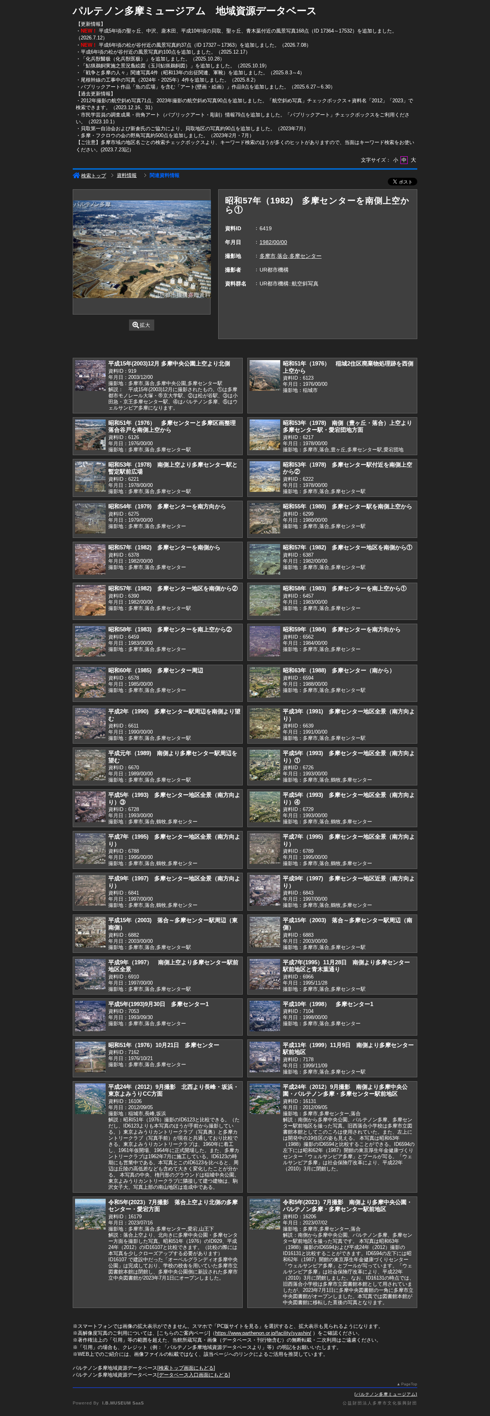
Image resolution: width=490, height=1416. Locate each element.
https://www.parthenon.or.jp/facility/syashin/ (263, 1333)
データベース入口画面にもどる (194, 1375)
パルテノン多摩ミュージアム (386, 1394)
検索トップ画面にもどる (186, 1368)
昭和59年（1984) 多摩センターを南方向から (342, 629)
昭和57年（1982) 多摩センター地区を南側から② (173, 588)
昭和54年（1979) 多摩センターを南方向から (167, 506)
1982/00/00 (273, 242)
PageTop (409, 1384)
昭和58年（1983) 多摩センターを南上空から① (345, 588)
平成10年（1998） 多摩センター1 (328, 1004)
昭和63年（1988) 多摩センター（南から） (339, 670)
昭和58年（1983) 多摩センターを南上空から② (170, 629)
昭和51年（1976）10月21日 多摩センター (163, 1045)
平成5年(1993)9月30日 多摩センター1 (158, 1004)
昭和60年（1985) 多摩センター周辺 (155, 670)
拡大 (145, 325)
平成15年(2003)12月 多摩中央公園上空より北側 (169, 363)
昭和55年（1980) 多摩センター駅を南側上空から (347, 506)
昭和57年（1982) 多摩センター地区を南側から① (347, 547)
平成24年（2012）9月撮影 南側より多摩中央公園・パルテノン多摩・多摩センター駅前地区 (345, 1090)
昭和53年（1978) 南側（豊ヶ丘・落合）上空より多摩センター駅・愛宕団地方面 (347, 426)
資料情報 (127, 175)
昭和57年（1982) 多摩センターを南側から (164, 547)
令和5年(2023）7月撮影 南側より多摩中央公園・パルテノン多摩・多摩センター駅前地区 (347, 1206)
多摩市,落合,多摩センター (291, 256)
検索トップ (93, 176)
